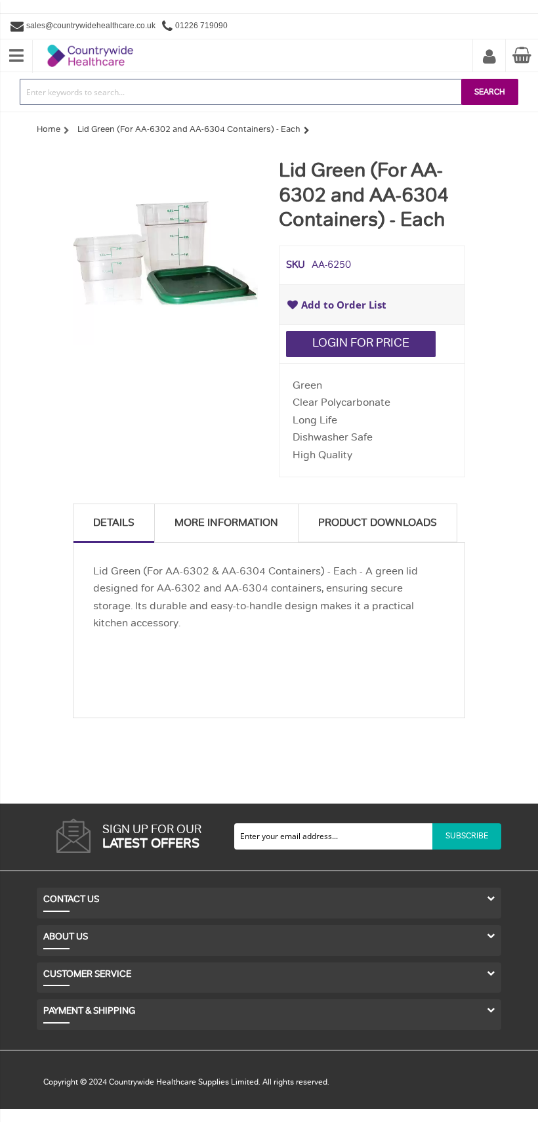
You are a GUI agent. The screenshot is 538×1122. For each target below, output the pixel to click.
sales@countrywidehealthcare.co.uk (90, 25)
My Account (489, 57)
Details (113, 522)
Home (48, 129)
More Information (226, 522)
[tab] (114, 523)
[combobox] (241, 92)
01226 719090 (201, 25)
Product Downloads (377, 522)
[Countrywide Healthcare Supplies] (90, 44)
